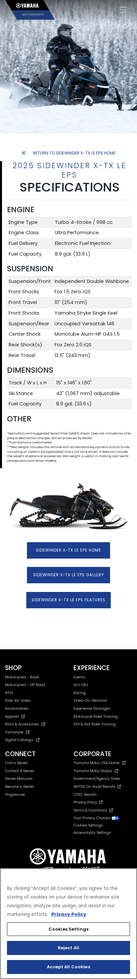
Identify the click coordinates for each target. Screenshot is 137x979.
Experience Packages (91, 708)
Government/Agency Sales (96, 778)
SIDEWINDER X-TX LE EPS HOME (68, 550)
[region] (68, 923)
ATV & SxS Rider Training (94, 724)
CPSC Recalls (85, 794)
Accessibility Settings (92, 832)
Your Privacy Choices (92, 818)
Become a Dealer (19, 786)
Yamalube (14, 732)
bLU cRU (80, 684)
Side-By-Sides (18, 700)
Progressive (15, 794)
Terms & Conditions (91, 810)
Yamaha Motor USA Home (96, 762)
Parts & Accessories (22, 724)
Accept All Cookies (68, 967)
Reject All (68, 948)
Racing (79, 692)
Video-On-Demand (90, 700)
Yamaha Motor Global (92, 770)
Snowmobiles (17, 708)
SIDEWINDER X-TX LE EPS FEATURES (68, 600)
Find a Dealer (16, 762)
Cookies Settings (68, 929)
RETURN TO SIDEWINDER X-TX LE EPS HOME (74, 153)
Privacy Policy (86, 802)
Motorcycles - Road (22, 677)
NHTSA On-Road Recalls (95, 786)
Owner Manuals (19, 778)
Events (79, 677)
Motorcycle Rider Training (95, 716)
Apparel (12, 716)
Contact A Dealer (19, 770)
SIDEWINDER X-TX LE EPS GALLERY (68, 575)
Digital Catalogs (19, 739)
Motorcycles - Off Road (25, 684)
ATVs (9, 692)
